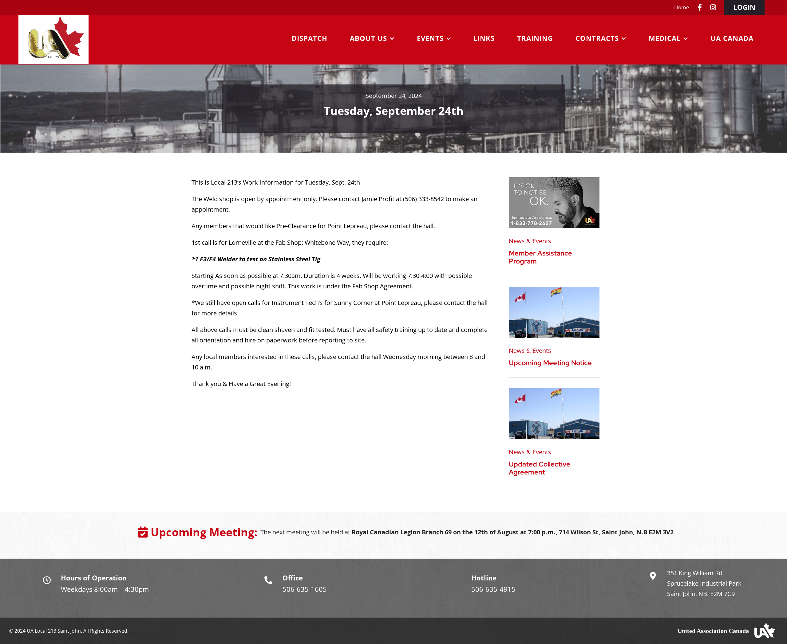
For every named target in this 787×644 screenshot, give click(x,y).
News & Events (530, 241)
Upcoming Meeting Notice (550, 362)
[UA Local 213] (554, 290)
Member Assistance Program (540, 257)
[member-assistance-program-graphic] (554, 180)
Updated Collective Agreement (539, 468)
